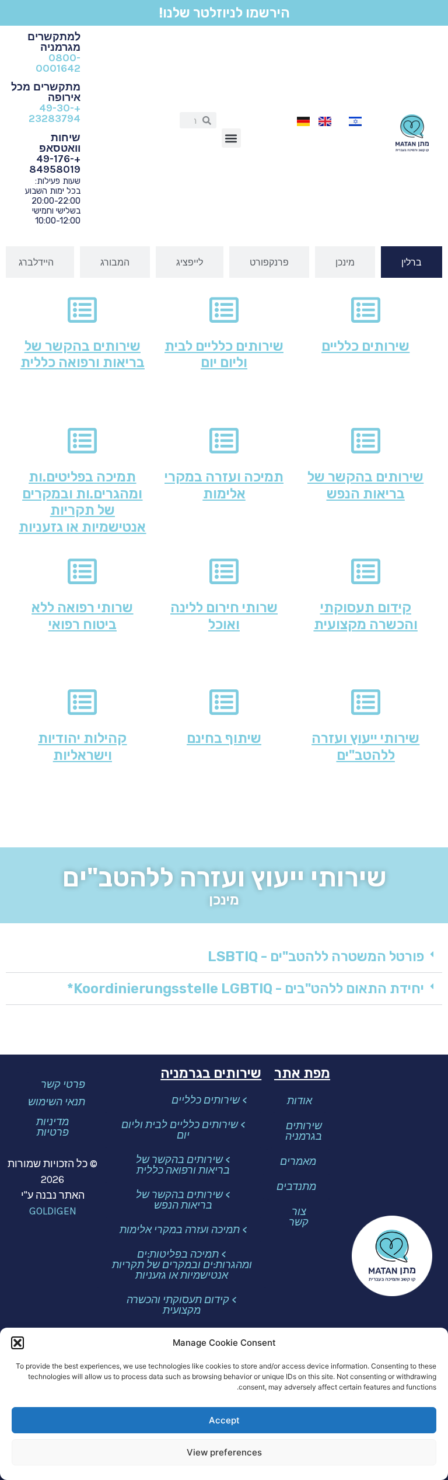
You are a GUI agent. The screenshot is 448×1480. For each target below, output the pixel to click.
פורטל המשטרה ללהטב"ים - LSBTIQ (316, 956)
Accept (224, 1420)
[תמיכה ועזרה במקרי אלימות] (224, 440)
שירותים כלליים (365, 346)
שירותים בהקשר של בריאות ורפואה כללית (82, 354)
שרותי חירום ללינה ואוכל (224, 616)
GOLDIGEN (52, 1211)
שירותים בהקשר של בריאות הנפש (365, 485)
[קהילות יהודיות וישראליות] (82, 702)
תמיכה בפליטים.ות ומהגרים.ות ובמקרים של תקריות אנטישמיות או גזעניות (82, 502)
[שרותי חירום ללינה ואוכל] (224, 571)
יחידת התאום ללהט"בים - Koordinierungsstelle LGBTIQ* (245, 988)
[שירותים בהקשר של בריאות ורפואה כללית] (82, 309)
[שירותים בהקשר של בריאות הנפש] (365, 440)
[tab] (411, 262)
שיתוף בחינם (224, 738)
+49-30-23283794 (54, 113)
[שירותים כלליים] (365, 309)
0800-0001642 (58, 63)
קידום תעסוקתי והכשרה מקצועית (366, 616)
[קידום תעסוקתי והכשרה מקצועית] (365, 571)
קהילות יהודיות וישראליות (82, 746)
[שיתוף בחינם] (224, 702)
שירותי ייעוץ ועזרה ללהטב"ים (365, 746)
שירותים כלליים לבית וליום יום (224, 354)
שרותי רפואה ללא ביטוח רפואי (82, 616)
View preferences (224, 1452)
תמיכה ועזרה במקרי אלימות (224, 485)
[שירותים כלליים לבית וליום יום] (224, 309)
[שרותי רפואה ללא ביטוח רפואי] (82, 571)
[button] (17, 1343)
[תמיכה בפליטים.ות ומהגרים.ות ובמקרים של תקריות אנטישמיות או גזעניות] (82, 440)
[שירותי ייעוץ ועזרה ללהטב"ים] (365, 702)
